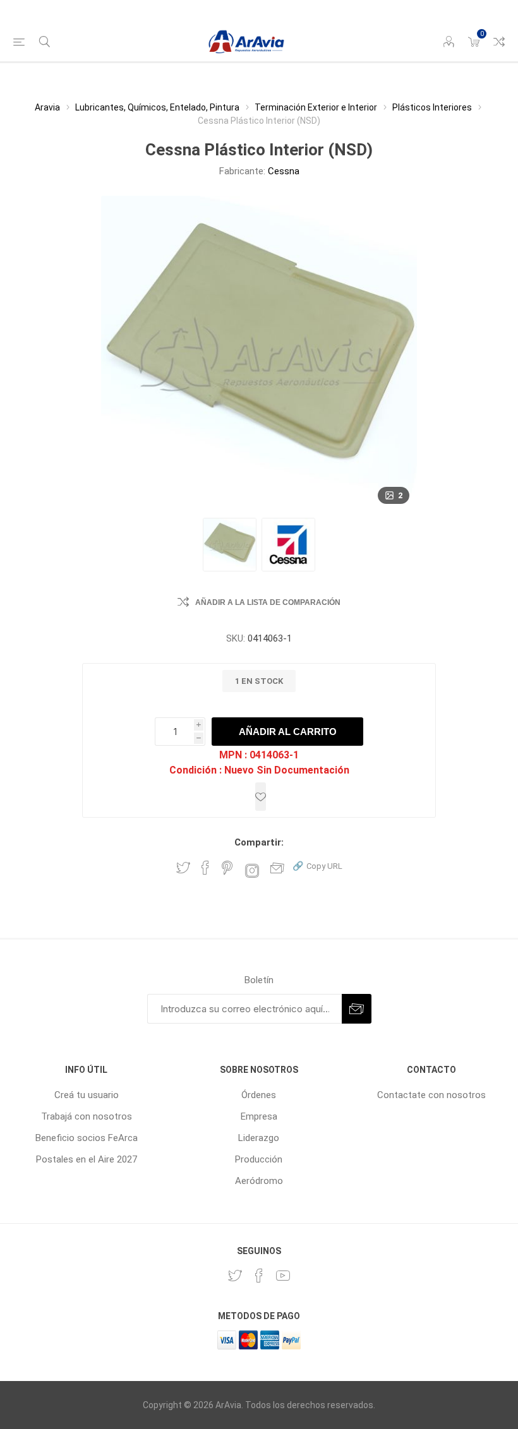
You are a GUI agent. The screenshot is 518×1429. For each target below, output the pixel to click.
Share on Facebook (205, 868)
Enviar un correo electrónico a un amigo (277, 868)
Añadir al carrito (288, 731)
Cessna (283, 171)
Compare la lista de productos (499, 41)
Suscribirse (356, 1009)
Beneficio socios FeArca (86, 1138)
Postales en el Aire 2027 (86, 1159)
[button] (317, 865)
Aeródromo (259, 1181)
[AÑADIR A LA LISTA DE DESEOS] (260, 796)
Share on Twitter (183, 868)
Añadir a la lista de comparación (267, 602)
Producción (258, 1159)
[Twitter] (235, 1275)
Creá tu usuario (86, 1095)
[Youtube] (283, 1275)
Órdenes (258, 1095)
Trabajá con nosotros (86, 1116)
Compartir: (259, 842)
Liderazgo (258, 1138)
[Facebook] (259, 1275)
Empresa (259, 1116)
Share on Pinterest (227, 868)
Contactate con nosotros (431, 1095)
